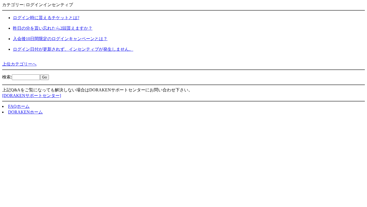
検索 (6, 77)
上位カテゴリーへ (19, 64)
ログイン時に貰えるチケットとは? (46, 17)
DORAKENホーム (25, 112)
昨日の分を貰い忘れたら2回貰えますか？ (52, 28)
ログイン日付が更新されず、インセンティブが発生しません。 (73, 49)
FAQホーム (19, 106)
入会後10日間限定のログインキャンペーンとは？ (60, 38)
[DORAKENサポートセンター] (31, 95)
